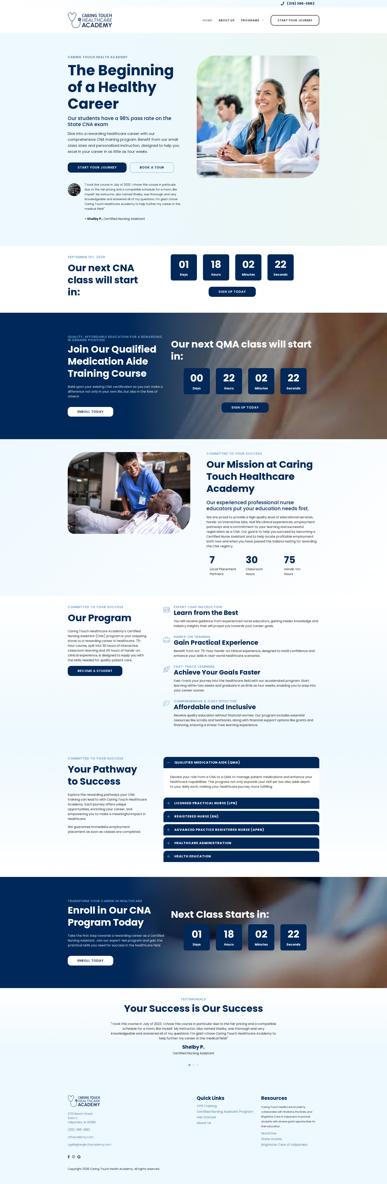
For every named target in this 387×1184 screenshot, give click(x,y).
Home (207, 20)
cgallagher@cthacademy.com (89, 1145)
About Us (226, 20)
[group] (225, 565)
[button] (241, 762)
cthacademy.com (81, 1137)
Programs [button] (250, 20)
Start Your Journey (295, 20)
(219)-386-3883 (79, 1130)
